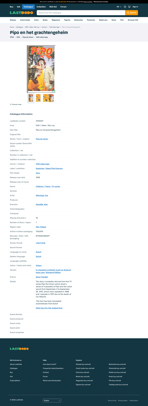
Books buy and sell (82, 377)
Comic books (25, 20)
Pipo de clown (28, 37)
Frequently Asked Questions (53, 368)
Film (122, 20)
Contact (46, 372)
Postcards (91, 20)
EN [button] (118, 7)
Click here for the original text (49, 308)
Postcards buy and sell (117, 368)
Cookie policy (133, 400)
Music (114, 20)
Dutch (38, 252)
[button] (129, 7)
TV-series (55, 186)
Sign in (135, 7)
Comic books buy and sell (85, 368)
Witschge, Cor (42, 195)
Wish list (53, 7)
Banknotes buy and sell (117, 364)
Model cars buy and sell (117, 372)
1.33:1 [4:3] (40, 243)
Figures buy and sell (83, 385)
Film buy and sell (115, 381)
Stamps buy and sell (83, 364)
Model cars (103, 20)
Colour (39, 265)
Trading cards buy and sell (118, 385)
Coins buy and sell (82, 372)
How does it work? (49, 364)
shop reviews (88, 2)
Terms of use (112, 400)
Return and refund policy (52, 381)
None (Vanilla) (42, 277)
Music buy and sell (115, 377)
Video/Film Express (54, 168)
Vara (38, 173)
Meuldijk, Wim (42, 204)
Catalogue (28, 7)
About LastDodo (16, 364)
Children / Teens (43, 186)
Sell (18, 7)
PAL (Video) (41, 227)
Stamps (13, 20)
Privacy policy (123, 400)
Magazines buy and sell (84, 381)
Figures (67, 20)
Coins (36, 20)
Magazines (56, 20)
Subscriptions (15, 381)
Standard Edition (53, 272)
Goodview (40, 168)
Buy (11, 7)
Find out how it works (101, 2)
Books (45, 20)
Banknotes (78, 20)
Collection (41, 7)
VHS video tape (42, 37)
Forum (63, 7)
